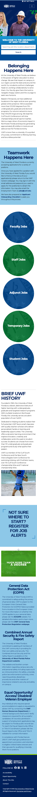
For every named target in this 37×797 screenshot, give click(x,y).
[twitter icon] (21, 768)
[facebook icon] (15, 768)
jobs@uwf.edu (25, 191)
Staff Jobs (18, 259)
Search (18, 52)
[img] (18, 227)
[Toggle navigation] (31, 6)
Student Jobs (18, 358)
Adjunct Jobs (18, 292)
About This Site (8, 780)
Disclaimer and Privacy (24, 791)
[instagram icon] (18, 768)
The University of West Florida (24, 789)
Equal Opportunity (9, 776)
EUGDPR (17, 617)
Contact (6, 784)
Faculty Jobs (18, 226)
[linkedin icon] (24, 768)
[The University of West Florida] (13, 762)
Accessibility (7, 773)
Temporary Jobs (18, 325)
